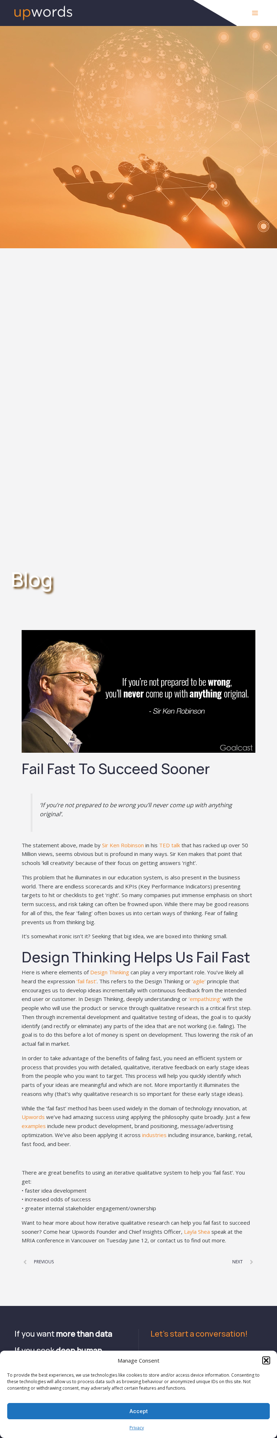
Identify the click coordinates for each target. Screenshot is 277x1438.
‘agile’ (199, 981)
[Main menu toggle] (255, 13)
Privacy (136, 1428)
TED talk (169, 845)
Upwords (33, 1116)
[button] (266, 1360)
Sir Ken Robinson (123, 845)
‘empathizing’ (205, 998)
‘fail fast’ (86, 981)
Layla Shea (197, 1231)
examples (34, 1125)
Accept (138, 1411)
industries (154, 1134)
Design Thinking (109, 972)
